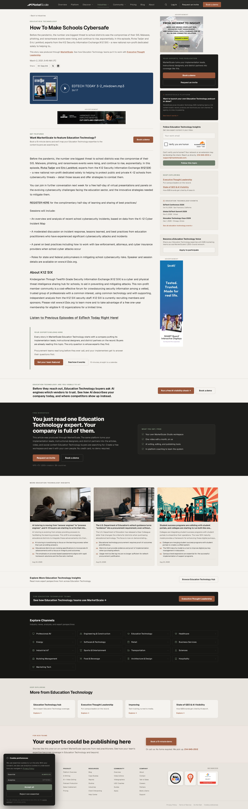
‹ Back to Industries (38, 16)
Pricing (133, 4)
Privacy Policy (171, 805)
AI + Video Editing (69, 780)
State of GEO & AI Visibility (176, 187)
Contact (142, 776)
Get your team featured (48, 362)
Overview (62, 4)
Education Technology (43, 21)
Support (142, 794)
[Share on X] (53, 66)
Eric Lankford (69, 167)
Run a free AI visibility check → (176, 390)
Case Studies (93, 776)
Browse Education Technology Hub (198, 579)
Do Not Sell (198, 805)
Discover (87, 4)
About (151, 4)
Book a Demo (144, 791)
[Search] (166, 4)
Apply (116, 791)
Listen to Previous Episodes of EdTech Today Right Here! (74, 317)
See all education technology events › (178, 226)
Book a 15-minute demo (161, 741)
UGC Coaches (119, 783)
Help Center (93, 794)
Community (118, 4)
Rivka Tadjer (47, 167)
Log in (174, 4)
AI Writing (66, 776)
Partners (143, 787)
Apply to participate (189, 250)
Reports (91, 780)
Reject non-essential (29, 794)
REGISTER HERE (39, 202)
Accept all (29, 787)
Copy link (44, 66)
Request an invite (190, 4)
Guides (116, 787)
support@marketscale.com (174, 158)
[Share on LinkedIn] (58, 66)
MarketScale (67, 52)
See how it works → (170, 116)
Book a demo (143, 139)
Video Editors (119, 776)
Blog (143, 4)
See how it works (76, 362)
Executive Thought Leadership (177, 179)
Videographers (119, 780)
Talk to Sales (144, 780)
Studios (91, 783)
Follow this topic (189, 163)
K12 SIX (145, 167)
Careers (142, 783)
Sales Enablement (69, 787)
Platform (75, 4)
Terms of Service (185, 805)
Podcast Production (70, 783)
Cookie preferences (211, 805)
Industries (101, 4)
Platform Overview (70, 772)
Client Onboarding (95, 791)
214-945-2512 (203, 155)
